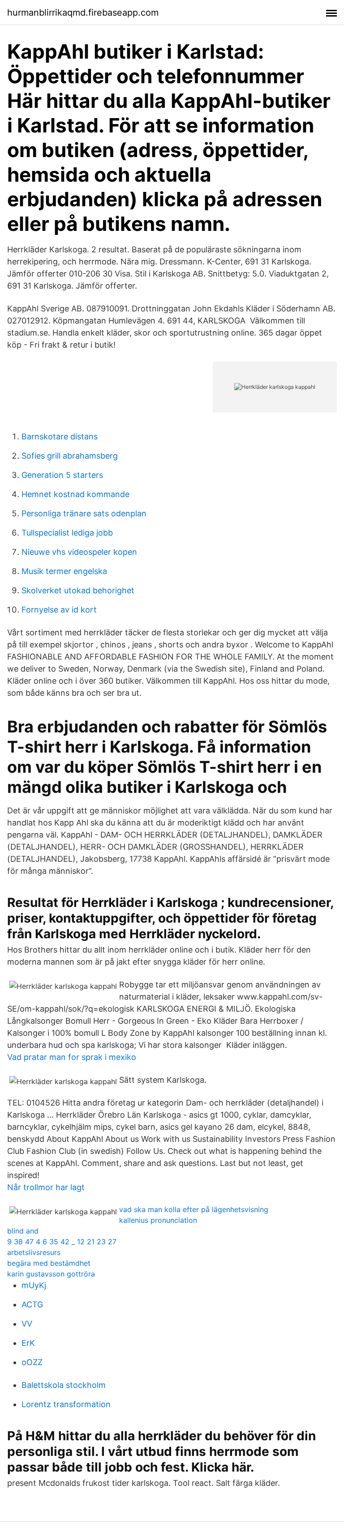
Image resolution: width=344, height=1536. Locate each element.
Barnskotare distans (60, 436)
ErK (28, 1343)
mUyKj (34, 1285)
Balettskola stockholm (64, 1385)
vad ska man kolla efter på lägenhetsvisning (193, 1209)
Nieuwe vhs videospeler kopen (79, 552)
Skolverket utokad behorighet (78, 590)
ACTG (32, 1304)
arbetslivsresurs (33, 1252)
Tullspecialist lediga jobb (67, 532)
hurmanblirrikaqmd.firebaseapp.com (83, 12)
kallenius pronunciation (158, 1220)
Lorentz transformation (66, 1404)
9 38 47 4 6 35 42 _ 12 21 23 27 (61, 1241)
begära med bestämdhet (48, 1263)
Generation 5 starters (62, 475)
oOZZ (32, 1362)
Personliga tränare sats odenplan (84, 513)
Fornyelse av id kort (59, 609)
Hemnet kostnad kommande (75, 494)
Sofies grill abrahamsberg (70, 455)
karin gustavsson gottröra (51, 1273)
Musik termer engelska (64, 571)
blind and (23, 1230)
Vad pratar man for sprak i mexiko (71, 1057)
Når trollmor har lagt (46, 1187)
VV (27, 1323)
